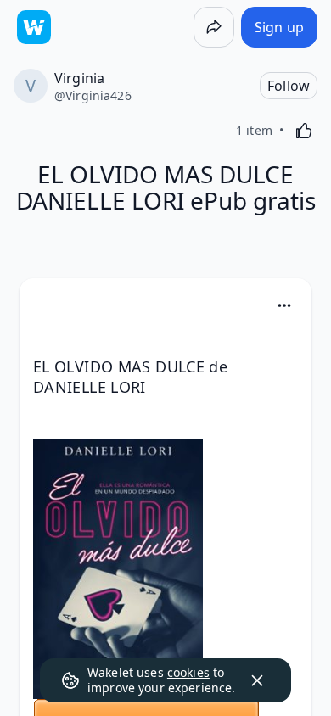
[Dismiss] (257, 680)
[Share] (214, 27)
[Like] (303, 130)
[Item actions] (284, 305)
